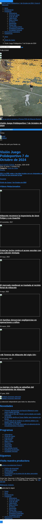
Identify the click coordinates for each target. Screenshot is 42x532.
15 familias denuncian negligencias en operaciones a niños (18, 321)
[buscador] (22, 47)
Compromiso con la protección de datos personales (21, 473)
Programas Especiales (16, 28)
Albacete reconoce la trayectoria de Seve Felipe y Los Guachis (19, 217)
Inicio (6, 8)
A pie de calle (13, 16)
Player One (12, 25)
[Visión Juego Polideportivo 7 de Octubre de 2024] (20, 119)
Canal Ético (8, 475)
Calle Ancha (13, 18)
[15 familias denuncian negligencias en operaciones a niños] (20, 316)
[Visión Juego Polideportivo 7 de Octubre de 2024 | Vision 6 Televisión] (21, 5)
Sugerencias (8, 33)
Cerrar (6, 491)
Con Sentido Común (15, 27)
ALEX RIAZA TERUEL (7, 165)
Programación (8, 10)
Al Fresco (12, 21)
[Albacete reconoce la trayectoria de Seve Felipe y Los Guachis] (20, 212)
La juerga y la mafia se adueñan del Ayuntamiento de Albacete (17, 388)
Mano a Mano (13, 20)
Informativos (13, 13)
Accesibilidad (8, 472)
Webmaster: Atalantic (7, 485)
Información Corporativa (12, 32)
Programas (8, 11)
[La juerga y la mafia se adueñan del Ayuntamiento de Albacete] (20, 383)
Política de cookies (10, 470)
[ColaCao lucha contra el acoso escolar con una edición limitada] (20, 246)
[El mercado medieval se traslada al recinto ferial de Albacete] (20, 281)
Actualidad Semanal (15, 30)
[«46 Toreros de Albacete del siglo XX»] (20, 351)
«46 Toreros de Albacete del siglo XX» (18, 355)
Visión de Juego (14, 15)
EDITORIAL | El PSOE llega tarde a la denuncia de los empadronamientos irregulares (22, 425)
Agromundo (12, 23)
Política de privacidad (11, 468)
